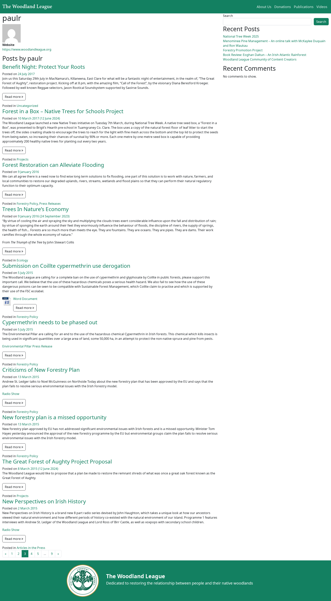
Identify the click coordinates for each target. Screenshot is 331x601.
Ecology (22, 260)
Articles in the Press (31, 548)
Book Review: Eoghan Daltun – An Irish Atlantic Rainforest (264, 55)
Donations (282, 6)
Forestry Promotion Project (243, 50)
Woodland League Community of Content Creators (260, 59)
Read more (13, 97)
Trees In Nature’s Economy (35, 209)
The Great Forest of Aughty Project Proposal (57, 461)
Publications (303, 6)
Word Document (25, 299)
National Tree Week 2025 (241, 36)
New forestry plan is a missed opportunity (54, 417)
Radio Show (10, 394)
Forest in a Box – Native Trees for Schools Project (62, 111)
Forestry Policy (27, 203)
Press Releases (50, 203)
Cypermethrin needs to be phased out (49, 322)
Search (228, 16)
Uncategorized (27, 106)
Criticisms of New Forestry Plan (41, 369)
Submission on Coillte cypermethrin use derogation (66, 265)
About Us (264, 6)
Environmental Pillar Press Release (27, 346)
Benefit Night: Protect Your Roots (43, 66)
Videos (321, 6)
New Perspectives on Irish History (44, 501)
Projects (23, 159)
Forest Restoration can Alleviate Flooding (53, 164)
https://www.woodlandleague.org (26, 49)
